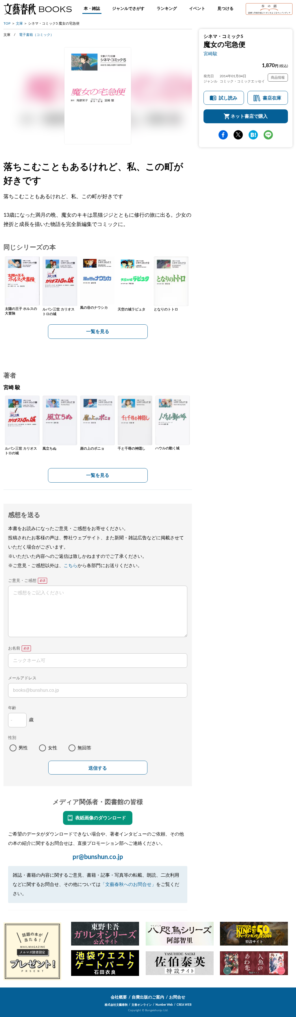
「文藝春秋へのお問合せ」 (128, 884)
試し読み (228, 98)
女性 (52, 748)
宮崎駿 (210, 54)
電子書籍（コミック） (36, 34)
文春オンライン (142, 1004)
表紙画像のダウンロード (100, 818)
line (268, 134)
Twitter (238, 134)
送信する (97, 768)
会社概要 (119, 997)
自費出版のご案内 (148, 997)
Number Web (164, 1004)
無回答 (84, 748)
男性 (23, 748)
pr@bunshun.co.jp (98, 857)
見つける (225, 9)
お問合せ (177, 997)
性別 (12, 738)
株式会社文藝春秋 (116, 1004)
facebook (223, 134)
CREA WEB (184, 1004)
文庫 (19, 23)
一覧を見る (97, 331)
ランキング (167, 9)
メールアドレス (22, 678)
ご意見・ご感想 (22, 581)
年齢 (12, 708)
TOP (6, 23)
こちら (70, 565)
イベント (197, 9)
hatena (253, 134)
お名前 (14, 648)
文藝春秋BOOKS (37, 8)
